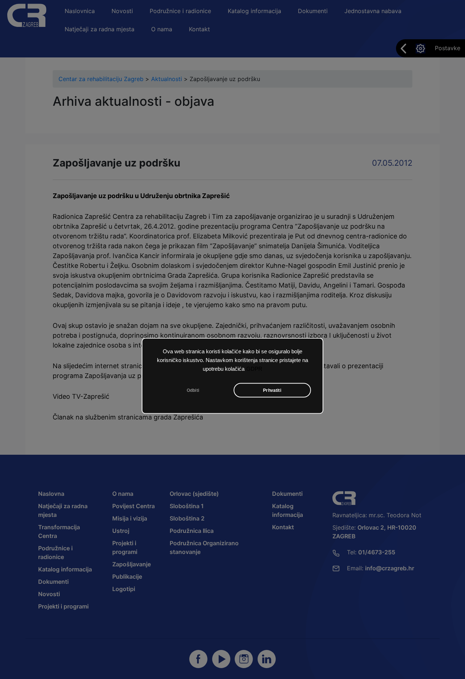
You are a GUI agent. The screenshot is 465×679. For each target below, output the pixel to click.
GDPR (254, 369)
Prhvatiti (272, 390)
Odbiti (193, 390)
